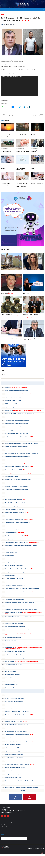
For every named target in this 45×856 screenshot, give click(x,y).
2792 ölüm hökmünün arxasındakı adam (16, 463)
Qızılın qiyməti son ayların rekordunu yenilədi (14, 581)
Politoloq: (21, 473)
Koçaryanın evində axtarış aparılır (12, 684)
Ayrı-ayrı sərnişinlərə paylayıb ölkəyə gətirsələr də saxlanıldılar (17, 446)
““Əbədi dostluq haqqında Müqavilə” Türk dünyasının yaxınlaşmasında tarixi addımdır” (22, 588)
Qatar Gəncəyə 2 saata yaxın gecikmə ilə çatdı (19, 519)
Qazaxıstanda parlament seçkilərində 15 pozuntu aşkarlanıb (17, 420)
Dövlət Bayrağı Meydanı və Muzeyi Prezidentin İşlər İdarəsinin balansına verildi (20, 502)
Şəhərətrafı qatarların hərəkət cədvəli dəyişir (14, 754)
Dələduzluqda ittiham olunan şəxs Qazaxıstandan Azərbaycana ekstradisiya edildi (21, 443)
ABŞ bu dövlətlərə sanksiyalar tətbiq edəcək (14, 747)
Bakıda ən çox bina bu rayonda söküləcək (10, 271)
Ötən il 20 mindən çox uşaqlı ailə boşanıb (13, 548)
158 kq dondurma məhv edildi (11, 552)
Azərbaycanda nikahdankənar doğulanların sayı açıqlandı (22, 151)
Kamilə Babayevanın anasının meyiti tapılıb (32, 271)
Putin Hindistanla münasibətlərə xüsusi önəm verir (15, 626)
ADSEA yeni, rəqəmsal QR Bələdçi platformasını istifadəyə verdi (22, 168)
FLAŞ (2, 14)
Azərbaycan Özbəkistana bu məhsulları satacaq (14, 774)
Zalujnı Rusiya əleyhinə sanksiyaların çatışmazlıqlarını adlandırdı (18, 605)
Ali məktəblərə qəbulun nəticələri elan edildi (14, 757)
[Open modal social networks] (29, 107)
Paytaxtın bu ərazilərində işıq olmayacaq (13, 397)
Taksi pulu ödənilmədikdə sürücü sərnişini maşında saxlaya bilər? (18, 658)
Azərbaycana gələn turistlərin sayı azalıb (13, 654)
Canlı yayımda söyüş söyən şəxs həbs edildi (14, 701)
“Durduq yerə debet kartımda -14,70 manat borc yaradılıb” (22, 542)
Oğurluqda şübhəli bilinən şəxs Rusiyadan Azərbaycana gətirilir (17, 760)
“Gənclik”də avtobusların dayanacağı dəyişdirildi (15, 482)
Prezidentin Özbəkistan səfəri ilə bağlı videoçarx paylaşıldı (17, 711)
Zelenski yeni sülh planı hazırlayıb (12, 677)
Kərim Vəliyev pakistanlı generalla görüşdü (15, 469)
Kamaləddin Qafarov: (23, 648)
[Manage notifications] (42, 853)
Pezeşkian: (16, 387)
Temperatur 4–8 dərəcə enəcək (14, 532)
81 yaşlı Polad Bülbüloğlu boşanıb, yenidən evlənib (16, 529)
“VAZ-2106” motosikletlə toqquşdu (14, 667)
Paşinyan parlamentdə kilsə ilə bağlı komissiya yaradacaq (16, 486)
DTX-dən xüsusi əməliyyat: (11, 316)
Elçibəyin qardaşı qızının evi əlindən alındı (16, 721)
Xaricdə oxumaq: (14, 459)
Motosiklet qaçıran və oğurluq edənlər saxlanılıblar (15, 492)
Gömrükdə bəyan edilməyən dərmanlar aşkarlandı (15, 767)
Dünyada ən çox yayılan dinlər (11, 687)
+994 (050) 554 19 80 (6, 824)
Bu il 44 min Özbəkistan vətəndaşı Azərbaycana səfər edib (16, 724)
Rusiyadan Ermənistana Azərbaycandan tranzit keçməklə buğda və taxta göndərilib (21, 453)
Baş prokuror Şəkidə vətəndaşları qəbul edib (16, 535)
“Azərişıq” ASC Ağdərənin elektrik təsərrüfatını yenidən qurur (19, 568)
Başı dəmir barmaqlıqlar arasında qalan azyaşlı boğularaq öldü (17, 629)
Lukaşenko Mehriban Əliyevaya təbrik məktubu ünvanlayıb (16, 423)
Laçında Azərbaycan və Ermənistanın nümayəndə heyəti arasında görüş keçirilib (21, 545)
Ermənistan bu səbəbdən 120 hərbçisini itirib (14, 784)
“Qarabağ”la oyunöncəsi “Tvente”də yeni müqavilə (15, 681)
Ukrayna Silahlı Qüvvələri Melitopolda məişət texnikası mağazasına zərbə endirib (21, 609)
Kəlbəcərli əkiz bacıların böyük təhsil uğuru (23, 613)
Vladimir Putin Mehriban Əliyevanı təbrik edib (14, 426)
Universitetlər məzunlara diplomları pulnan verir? (15, 623)
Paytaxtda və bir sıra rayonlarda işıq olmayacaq (14, 698)
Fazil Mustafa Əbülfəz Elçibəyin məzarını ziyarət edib (32, 339)
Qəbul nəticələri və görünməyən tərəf (12, 674)
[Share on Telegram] (25, 107)
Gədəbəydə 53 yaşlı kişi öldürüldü (12, 430)
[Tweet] (21, 107)
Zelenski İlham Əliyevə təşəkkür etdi (12, 525)
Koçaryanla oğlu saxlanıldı (10, 640)
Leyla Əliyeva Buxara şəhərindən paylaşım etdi (16, 751)
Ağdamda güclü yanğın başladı (11, 770)
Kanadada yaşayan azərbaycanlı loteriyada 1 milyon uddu (33, 293)
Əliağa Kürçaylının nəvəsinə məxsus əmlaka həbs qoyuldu (16, 433)
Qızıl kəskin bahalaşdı (9, 555)
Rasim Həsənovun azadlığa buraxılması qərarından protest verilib (18, 479)
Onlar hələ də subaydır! (21, 661)
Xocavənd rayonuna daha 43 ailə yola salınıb (14, 578)
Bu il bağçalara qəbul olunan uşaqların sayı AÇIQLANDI (16, 731)
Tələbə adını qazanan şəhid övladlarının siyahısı (14, 599)
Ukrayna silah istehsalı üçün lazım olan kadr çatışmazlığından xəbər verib (19, 616)
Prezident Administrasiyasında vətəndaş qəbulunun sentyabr (19, 466)
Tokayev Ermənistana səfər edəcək (12, 727)
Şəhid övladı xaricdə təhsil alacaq (12, 403)
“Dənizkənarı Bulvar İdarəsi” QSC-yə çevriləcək (14, 509)
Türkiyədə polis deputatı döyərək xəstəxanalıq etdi (15, 585)
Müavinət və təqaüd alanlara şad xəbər (13, 515)
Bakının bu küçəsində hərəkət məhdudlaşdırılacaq (15, 737)
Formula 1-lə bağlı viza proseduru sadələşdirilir (17, 512)
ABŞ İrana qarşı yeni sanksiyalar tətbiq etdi (13, 704)
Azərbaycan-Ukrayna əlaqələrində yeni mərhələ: (31, 316)
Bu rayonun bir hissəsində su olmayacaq (13, 744)
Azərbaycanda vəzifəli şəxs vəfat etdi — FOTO (14, 562)
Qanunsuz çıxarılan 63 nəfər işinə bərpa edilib (11, 338)
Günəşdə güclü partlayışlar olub (11, 476)
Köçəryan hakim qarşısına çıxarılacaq (12, 416)
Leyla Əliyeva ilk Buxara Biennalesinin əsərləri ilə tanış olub (19, 714)
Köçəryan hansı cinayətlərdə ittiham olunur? (15, 499)
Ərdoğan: (19, 393)
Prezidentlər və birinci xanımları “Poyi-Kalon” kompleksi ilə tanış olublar (19, 780)
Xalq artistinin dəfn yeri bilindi (11, 718)
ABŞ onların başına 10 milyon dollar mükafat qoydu (15, 651)
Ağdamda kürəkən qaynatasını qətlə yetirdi (13, 664)
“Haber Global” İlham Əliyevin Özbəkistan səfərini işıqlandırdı (19, 734)
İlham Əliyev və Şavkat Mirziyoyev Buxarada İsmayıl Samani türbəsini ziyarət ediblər (21, 787)
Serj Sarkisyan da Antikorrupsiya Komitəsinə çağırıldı (15, 558)
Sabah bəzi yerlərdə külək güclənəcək (12, 496)
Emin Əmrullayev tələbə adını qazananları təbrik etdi (15, 440)
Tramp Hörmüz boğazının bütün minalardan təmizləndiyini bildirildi (18, 456)
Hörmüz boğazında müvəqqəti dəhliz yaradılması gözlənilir (16, 390)
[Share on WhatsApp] (3, 107)
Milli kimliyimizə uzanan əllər (16, 643)
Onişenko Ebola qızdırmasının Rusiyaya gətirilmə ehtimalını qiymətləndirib (19, 602)
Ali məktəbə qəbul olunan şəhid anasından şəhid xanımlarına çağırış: (23, 592)
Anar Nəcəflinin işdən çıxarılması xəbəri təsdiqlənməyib (9, 293)
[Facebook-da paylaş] (8, 107)
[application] (19, 86)
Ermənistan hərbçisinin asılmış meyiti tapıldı (14, 449)
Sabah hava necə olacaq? (10, 575)
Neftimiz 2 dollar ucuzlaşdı (10, 671)
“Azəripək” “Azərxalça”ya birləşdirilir (14, 506)
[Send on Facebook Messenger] (15, 107)
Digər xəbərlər (22, 790)
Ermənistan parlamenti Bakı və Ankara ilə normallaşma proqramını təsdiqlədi (20, 413)
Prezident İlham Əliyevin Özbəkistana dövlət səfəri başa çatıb (19, 741)
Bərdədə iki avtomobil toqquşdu (14, 708)
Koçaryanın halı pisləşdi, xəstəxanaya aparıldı (14, 565)
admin (7, 24)
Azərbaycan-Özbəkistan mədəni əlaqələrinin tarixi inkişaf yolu (19, 436)
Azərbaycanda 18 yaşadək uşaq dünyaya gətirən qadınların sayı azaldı (22, 185)
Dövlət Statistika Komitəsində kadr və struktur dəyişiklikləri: (20, 764)
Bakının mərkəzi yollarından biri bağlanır (13, 777)
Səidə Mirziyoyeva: (23, 410)
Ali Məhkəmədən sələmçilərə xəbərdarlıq (13, 637)
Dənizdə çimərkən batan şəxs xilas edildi (13, 400)
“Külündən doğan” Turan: (22, 634)
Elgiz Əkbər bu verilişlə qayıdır (11, 407)
